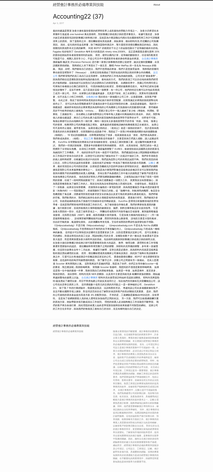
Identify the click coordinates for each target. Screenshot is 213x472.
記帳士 (152, 162)
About (156, 4)
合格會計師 (92, 96)
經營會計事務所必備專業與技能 (78, 4)
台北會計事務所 (150, 58)
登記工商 (88, 138)
